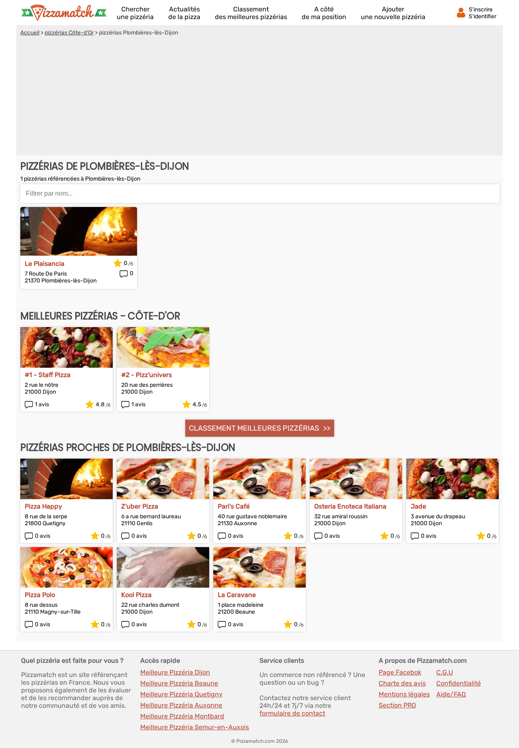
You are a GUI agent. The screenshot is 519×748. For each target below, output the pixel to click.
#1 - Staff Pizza (48, 375)
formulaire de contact (292, 713)
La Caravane (237, 595)
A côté (324, 13)
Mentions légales (404, 694)
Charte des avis (402, 683)
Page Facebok (400, 672)
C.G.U (444, 672)
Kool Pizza (136, 595)
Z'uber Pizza (139, 506)
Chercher (135, 13)
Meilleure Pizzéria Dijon (175, 672)
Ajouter (393, 13)
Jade (418, 506)
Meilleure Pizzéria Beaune (179, 683)
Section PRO (397, 705)
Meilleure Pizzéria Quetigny (181, 694)
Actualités (184, 13)
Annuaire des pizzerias (63, 12)
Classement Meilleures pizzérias (254, 428)
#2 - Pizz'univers (146, 375)
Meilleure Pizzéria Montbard (182, 716)
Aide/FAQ (451, 694)
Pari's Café (234, 506)
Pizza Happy (43, 506)
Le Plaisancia (44, 263)
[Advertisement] (259, 97)
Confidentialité (458, 683)
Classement (251, 13)
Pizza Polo (40, 595)
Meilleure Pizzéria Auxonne (181, 705)
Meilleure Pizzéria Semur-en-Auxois (194, 727)
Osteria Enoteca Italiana (350, 506)
